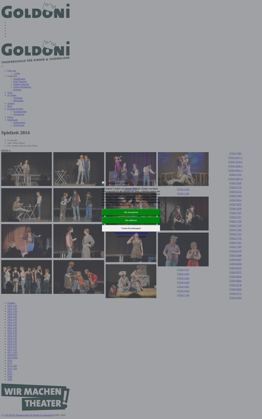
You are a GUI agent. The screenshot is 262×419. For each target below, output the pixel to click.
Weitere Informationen (125, 233)
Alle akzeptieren (131, 212)
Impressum (142, 233)
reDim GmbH (141, 236)
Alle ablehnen (131, 220)
